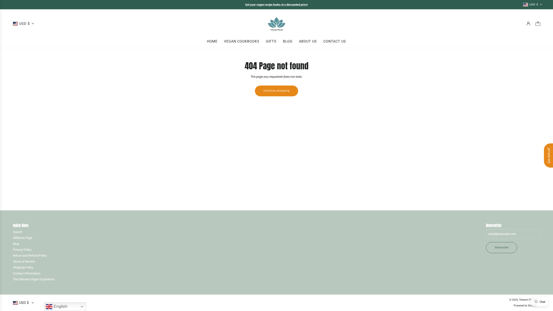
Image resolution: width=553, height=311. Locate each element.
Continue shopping (276, 90)
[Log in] (528, 23)
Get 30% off (549, 155)
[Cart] (538, 23)
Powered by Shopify (525, 305)
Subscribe (501, 247)
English (59, 306)
